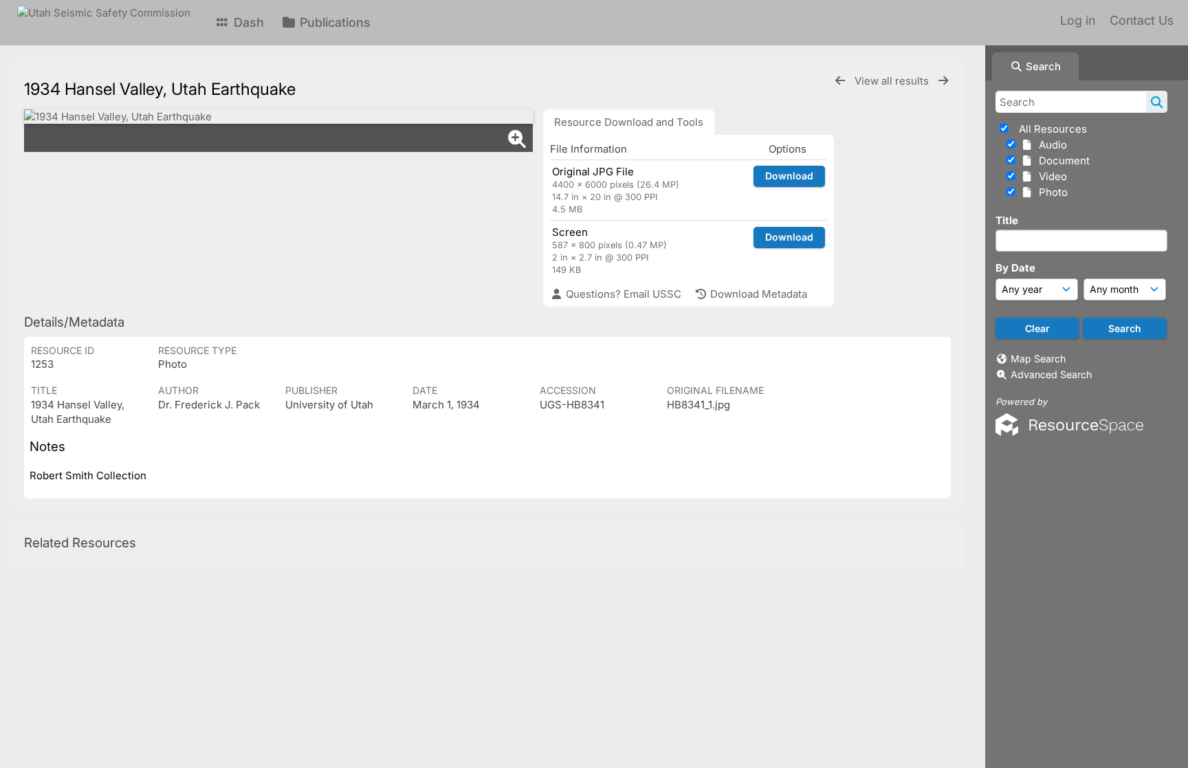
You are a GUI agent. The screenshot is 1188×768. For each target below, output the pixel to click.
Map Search (1038, 358)
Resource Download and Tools (628, 122)
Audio (1050, 144)
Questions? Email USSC (622, 293)
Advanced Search (1051, 374)
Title (1007, 220)
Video (1050, 176)
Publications (333, 22)
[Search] (1156, 102)
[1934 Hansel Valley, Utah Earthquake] (278, 116)
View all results (893, 80)
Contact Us (1142, 20)
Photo (1050, 192)
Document (1061, 160)
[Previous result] (840, 81)
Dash (247, 22)
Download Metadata (757, 293)
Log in (1077, 20)
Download (789, 176)
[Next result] (943, 81)
